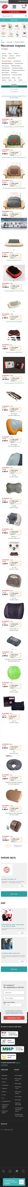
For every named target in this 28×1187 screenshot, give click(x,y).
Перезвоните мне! (14, 1018)
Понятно (21, 1182)
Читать (22, 886)
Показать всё (17, 846)
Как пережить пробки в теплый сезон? (11, 953)
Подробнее (7, 1183)
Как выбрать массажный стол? (9, 879)
